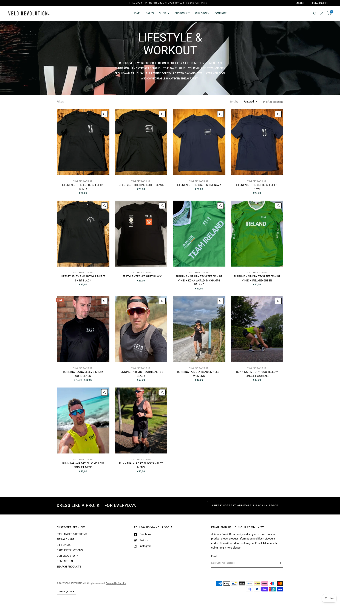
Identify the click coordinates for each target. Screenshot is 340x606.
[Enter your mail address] (279, 563)
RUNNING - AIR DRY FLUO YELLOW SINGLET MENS (83, 465)
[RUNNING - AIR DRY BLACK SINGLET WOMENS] (199, 329)
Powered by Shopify (116, 583)
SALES (150, 13)
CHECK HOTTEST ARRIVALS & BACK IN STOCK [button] (245, 505)
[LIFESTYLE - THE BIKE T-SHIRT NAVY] (199, 142)
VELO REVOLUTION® (83, 181)
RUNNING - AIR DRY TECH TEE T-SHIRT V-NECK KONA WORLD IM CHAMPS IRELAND (199, 280)
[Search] (314, 13)
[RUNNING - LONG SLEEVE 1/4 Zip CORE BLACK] (83, 329)
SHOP (162, 13)
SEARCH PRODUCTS (69, 566)
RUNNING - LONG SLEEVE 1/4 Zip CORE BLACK (83, 374)
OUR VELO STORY (67, 555)
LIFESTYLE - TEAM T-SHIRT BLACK (141, 276)
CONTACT (220, 13)
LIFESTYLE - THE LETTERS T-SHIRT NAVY (257, 187)
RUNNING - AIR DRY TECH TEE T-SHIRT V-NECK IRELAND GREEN (257, 278)
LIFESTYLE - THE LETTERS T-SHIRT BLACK (83, 187)
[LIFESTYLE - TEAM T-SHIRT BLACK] (141, 234)
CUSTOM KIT (182, 13)
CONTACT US (65, 561)
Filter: (60, 101)
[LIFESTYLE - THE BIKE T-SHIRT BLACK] (141, 142)
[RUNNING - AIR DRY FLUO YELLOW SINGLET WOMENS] (257, 329)
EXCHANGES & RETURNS (72, 534)
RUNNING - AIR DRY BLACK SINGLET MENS (141, 465)
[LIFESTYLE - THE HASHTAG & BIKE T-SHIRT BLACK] (83, 234)
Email (214, 556)
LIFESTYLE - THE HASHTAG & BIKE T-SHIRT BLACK (83, 278)
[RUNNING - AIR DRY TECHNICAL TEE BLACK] (141, 329)
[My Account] (321, 13)
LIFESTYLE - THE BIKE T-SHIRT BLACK (141, 185)
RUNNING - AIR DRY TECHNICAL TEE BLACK (141, 374)
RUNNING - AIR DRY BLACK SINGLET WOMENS (199, 374)
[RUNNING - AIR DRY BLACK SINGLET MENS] (141, 420)
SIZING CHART (65, 539)
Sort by (234, 101)
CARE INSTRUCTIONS (70, 550)
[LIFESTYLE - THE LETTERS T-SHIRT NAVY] (257, 142)
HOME (136, 13)
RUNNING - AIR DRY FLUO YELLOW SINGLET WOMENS (257, 374)
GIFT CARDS (64, 545)
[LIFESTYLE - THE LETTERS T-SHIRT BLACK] (83, 142)
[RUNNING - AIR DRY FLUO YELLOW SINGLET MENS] (83, 420)
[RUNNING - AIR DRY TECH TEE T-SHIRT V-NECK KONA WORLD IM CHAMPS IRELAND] (199, 234)
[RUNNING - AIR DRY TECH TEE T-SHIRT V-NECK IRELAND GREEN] (257, 234)
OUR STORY (202, 13)
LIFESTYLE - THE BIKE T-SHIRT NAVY (199, 185)
